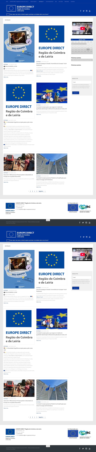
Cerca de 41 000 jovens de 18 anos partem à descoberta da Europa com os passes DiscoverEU (18, 175)
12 (78, 47)
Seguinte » (41, 191)
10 (72, 47)
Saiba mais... (6, 77)
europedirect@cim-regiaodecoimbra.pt (27, 209)
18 (75, 49)
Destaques (41, 1)
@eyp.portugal (40, 71)
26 (78, 51)
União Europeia (33, 1)
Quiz (56, 1)
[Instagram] (86, 11)
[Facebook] (80, 11)
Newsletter (67, 1)
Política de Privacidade (10, 223)
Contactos (73, 1)
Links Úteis (61, 1)
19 (78, 49)
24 (72, 51)
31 (72, 53)
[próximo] (92, 39)
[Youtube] (89, 11)
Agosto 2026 (82, 39)
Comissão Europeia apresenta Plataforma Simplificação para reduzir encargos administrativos (51, 179)
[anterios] (72, 39)
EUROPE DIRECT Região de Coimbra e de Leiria (19, 1)
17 (72, 49)
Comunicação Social (49, 1)
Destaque (6, 64)
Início (7, 1)
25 (75, 51)
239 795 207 (19, 207)
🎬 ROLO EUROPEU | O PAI (10, 66)
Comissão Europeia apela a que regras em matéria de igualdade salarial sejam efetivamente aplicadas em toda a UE (51, 108)
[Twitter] (83, 11)
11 (75, 47)
